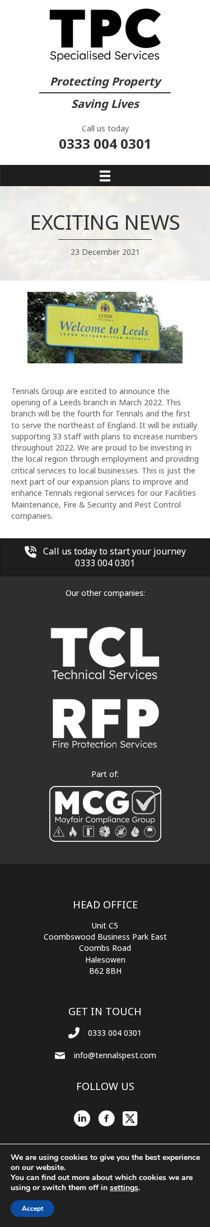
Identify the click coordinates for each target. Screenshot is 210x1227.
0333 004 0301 (105, 143)
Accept (32, 1208)
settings (124, 1188)
